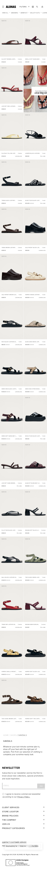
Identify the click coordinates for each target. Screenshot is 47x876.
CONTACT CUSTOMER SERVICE (14, 842)
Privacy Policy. (23, 797)
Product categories (13, 828)
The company (9, 820)
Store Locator (10, 812)
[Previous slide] (3, 39)
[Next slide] (20, 39)
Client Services (10, 807)
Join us (6, 824)
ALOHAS (20, 854)
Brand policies (10, 816)
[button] (3, 7)
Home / (6, 735)
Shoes (13, 735)
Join (41, 786)
